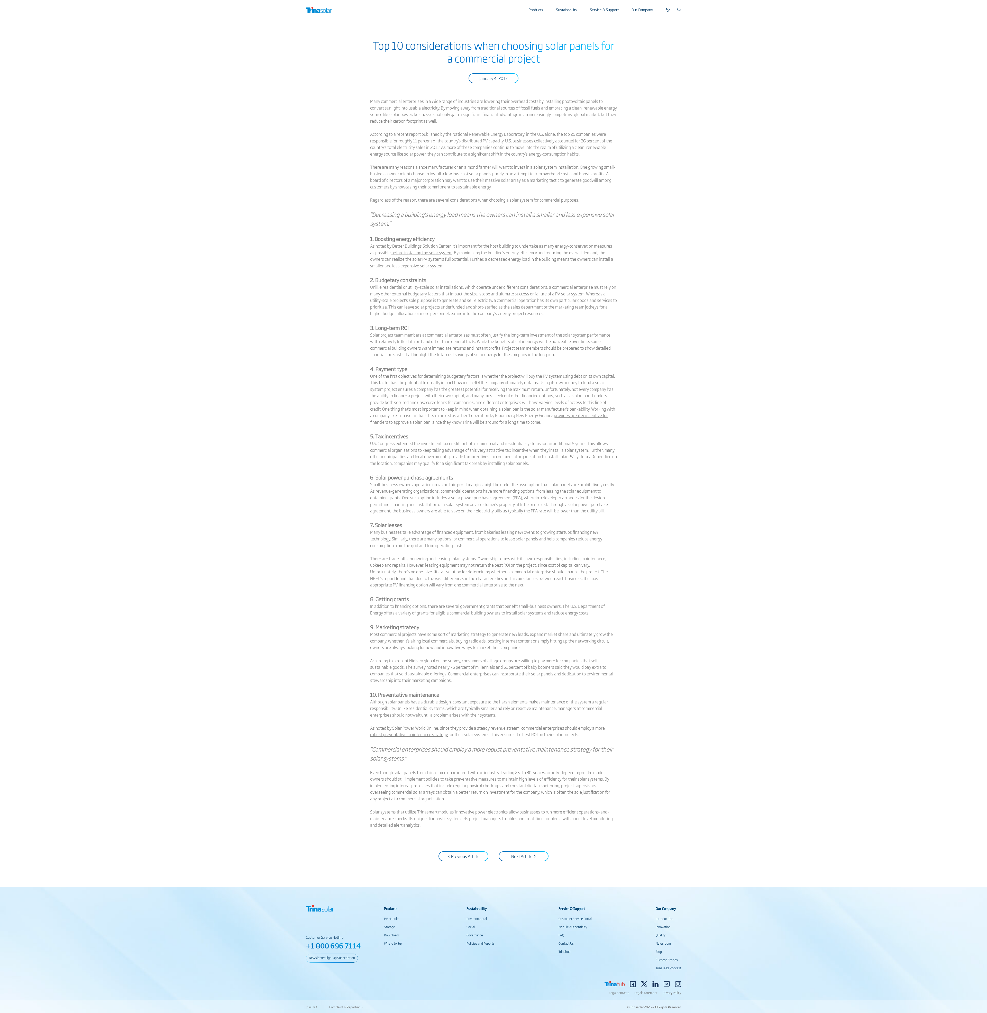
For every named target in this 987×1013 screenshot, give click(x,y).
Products (536, 9)
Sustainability (566, 9)
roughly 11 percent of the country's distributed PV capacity (451, 141)
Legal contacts (619, 992)
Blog (659, 951)
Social (471, 927)
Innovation (663, 927)
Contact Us (566, 943)
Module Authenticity (573, 927)
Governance (475, 935)
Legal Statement (645, 992)
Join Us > (312, 1007)
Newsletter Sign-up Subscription (332, 957)
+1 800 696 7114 (333, 945)
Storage (389, 927)
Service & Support (604, 9)
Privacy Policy (672, 992)
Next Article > (523, 856)
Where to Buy (393, 943)
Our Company (642, 9)
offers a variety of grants (406, 613)
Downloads (392, 935)
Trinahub (565, 951)
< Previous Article (463, 856)
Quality (660, 935)
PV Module (391, 918)
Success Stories (667, 959)
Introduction (664, 918)
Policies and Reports (481, 943)
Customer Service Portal (575, 918)
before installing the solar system (421, 252)
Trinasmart (427, 812)
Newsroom (663, 943)
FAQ (561, 935)
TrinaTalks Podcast (668, 968)
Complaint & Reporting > (346, 1007)
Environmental (477, 918)
